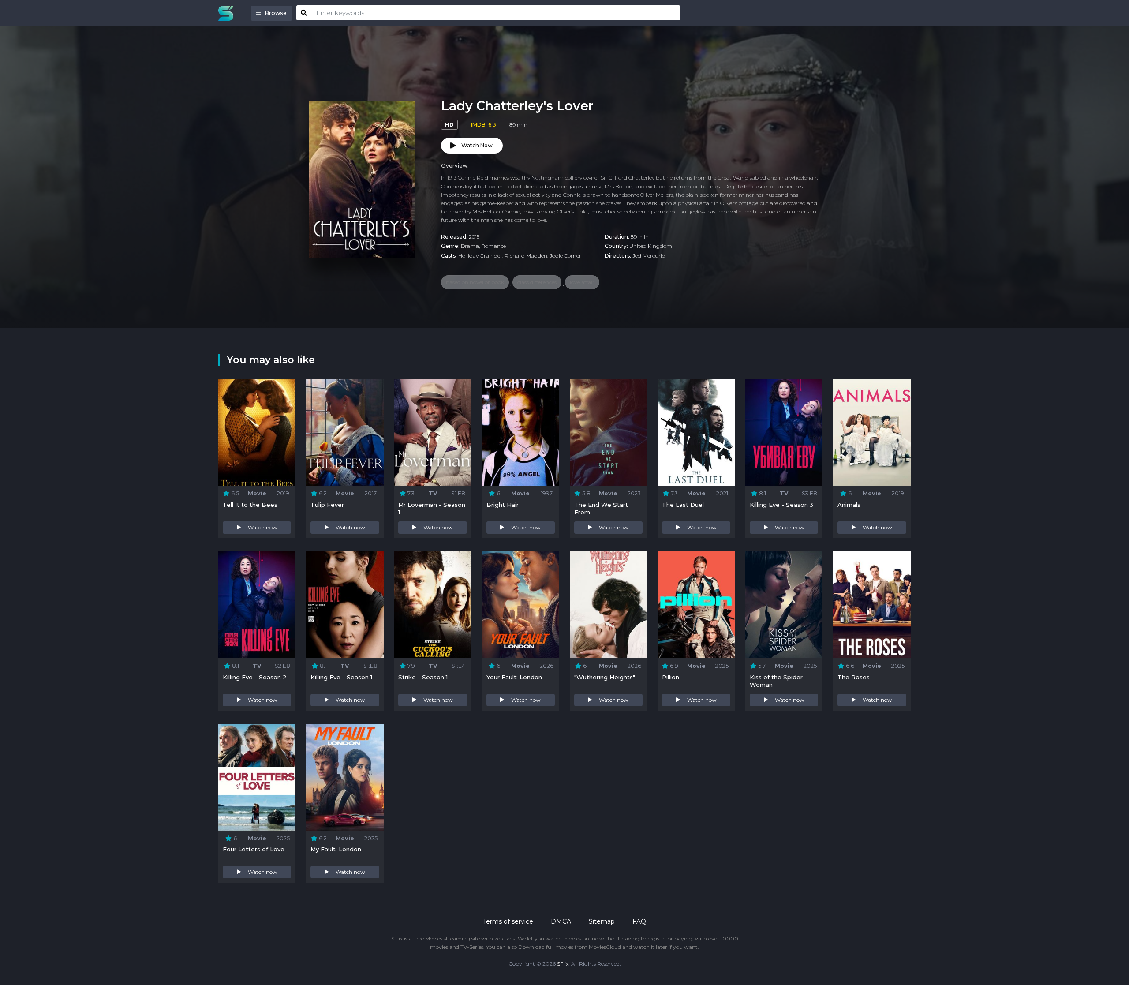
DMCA (561, 921)
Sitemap (602, 921)
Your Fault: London (514, 677)
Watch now (262, 527)
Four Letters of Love (253, 849)
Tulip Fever (327, 504)
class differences (537, 282)
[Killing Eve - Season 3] (783, 432)
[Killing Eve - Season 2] (256, 604)
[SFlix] (228, 13)
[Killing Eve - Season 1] (344, 604)
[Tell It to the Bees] (256, 432)
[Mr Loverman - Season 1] (432, 432)
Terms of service (508, 921)
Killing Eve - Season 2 (255, 677)
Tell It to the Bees (250, 504)
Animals (848, 504)
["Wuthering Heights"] (608, 604)
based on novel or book (475, 282)
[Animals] (871, 432)
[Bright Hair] (520, 432)
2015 (474, 236)
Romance (493, 246)
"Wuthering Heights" (604, 677)
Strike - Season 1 (423, 677)
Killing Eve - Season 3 (781, 504)
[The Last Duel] (696, 432)
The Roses (853, 677)
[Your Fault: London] (520, 604)
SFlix (562, 963)
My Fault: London (335, 849)
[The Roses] (871, 604)
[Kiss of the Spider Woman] (783, 604)
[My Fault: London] (344, 777)
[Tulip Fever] (344, 432)
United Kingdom (650, 246)
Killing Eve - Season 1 (341, 677)
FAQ (639, 921)
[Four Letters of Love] (256, 777)
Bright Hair (502, 504)
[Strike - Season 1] (432, 604)
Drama (470, 246)
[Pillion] (696, 604)
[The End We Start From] (608, 432)
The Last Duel (683, 504)
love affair (582, 282)
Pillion (670, 677)
